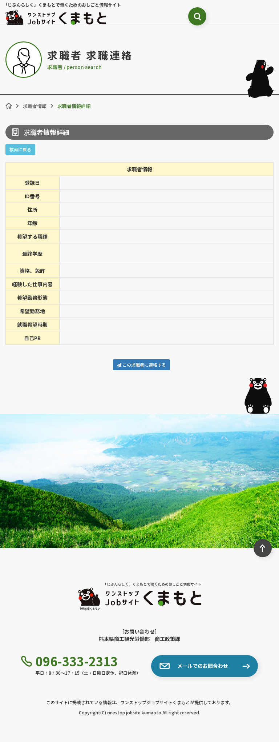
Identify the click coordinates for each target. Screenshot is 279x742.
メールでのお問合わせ (202, 665)
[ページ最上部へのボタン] (263, 548)
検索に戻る (20, 149)
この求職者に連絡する (143, 365)
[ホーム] (8, 106)
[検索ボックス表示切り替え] (197, 16)
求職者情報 (34, 106)
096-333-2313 (77, 661)
